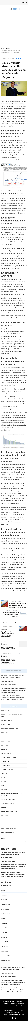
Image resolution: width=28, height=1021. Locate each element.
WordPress (21, 1014)
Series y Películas (7, 803)
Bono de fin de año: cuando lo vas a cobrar (8, 647)
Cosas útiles (5, 733)
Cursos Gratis (6, 737)
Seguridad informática (9, 799)
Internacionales (7, 769)
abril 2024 (4, 899)
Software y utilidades (9, 811)
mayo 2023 (4, 932)
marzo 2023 (4, 942)
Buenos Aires (6, 724)
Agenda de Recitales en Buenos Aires (12, 715)
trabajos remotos (8, 832)
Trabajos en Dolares (8, 828)
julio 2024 (4, 895)
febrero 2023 (5, 946)
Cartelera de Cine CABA (9, 729)
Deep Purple (5, 741)
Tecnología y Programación (11, 820)
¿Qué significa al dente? (8, 684)
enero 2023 (4, 951)
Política (4, 789)
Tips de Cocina (6, 824)
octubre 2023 (5, 909)
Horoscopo (5, 761)
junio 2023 (4, 928)
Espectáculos (6, 753)
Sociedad (4, 807)
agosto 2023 (4, 918)
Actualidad (5, 711)
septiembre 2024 (6, 885)
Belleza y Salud (7, 720)
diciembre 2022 (5, 956)
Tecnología (5, 816)
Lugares (4, 773)
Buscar (3, 838)
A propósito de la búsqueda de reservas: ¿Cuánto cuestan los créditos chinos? (8, 634)
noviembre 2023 (5, 904)
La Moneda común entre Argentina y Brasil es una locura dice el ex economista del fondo (8, 661)
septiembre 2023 (6, 914)
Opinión (3, 785)
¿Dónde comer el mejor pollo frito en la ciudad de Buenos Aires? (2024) (12, 676)
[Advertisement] (14, 32)
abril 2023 (4, 937)
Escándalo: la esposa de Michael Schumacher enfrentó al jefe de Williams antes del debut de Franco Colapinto (13, 697)
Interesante (5, 765)
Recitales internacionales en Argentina (11, 794)
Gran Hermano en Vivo (9, 757)
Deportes (4, 745)
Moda (3, 777)
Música (3, 781)
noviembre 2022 (5, 960)
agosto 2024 (4, 890)
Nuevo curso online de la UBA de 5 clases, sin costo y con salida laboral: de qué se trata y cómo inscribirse (13, 690)
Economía (19, 58)
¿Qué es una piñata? (7, 681)
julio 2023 (4, 923)
